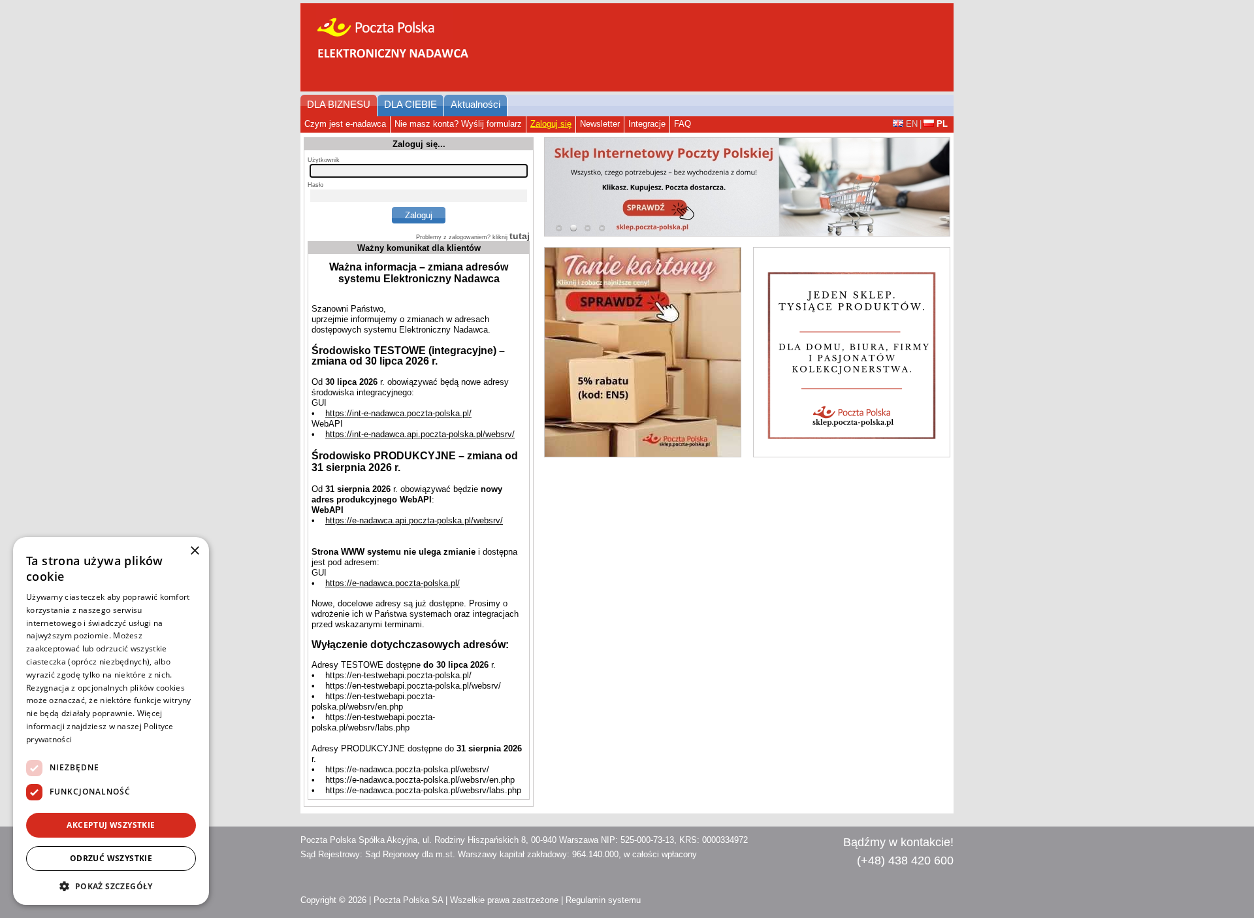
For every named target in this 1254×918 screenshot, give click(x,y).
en (912, 124)
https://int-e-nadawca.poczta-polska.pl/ (398, 413)
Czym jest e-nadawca (345, 124)
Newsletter (600, 124)
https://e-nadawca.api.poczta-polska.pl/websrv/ (414, 520)
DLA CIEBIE (410, 104)
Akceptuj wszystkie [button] (111, 824)
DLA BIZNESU (338, 104)
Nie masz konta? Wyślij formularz (458, 124)
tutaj (519, 236)
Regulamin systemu (603, 900)
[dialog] (111, 721)
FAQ (682, 124)
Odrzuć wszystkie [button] (111, 858)
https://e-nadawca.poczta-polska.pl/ (392, 583)
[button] (111, 885)
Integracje (647, 124)
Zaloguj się (550, 124)
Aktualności (475, 104)
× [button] (194, 551)
